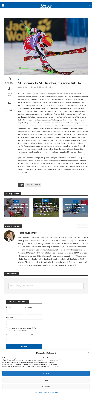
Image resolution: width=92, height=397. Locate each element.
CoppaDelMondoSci (33, 185)
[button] (88, 353)
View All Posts (82, 226)
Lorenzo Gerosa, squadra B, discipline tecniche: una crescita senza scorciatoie (75, 207)
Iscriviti (24, 347)
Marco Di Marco (9, 94)
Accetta (46, 373)
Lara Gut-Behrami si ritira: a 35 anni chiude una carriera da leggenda (16, 207)
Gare (20, 79)
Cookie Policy (37, 392)
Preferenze (46, 386)
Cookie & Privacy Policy (50, 392)
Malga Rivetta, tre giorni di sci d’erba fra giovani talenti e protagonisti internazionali (46, 207)
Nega (46, 380)
